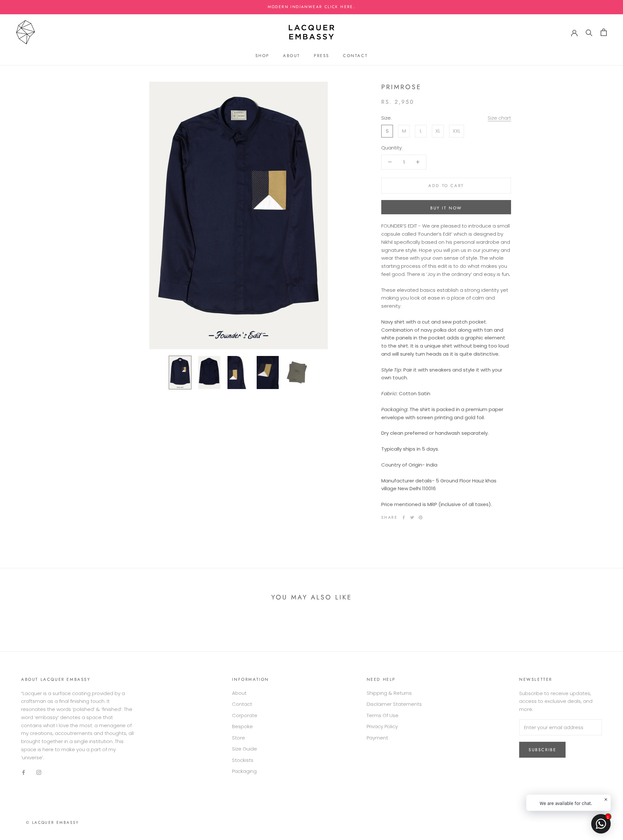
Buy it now (446, 208)
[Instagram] (38, 772)
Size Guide (244, 748)
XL (437, 130)
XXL (456, 130)
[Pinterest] (420, 517)
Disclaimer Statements (394, 704)
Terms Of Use (382, 715)
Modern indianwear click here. (312, 7)
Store (238, 737)
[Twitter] (412, 517)
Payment (377, 737)
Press (321, 56)
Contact (355, 56)
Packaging (244, 771)
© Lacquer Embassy (52, 822)
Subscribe (542, 750)
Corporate (244, 715)
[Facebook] (404, 517)
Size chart (499, 117)
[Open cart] (604, 32)
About (291, 56)
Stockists (242, 760)
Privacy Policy (382, 726)
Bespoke (242, 726)
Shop (262, 56)
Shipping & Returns (389, 693)
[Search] (589, 32)
